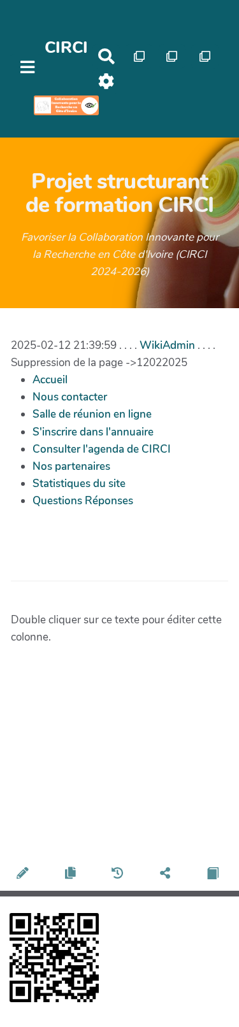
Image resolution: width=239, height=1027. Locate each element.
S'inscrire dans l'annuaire (93, 432)
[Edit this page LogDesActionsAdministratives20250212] (24, 875)
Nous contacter (70, 397)
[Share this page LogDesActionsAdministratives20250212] (167, 875)
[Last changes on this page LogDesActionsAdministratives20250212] (119, 875)
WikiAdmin (167, 345)
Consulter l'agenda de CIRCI (102, 449)
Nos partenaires (71, 466)
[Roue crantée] (106, 81)
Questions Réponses (83, 500)
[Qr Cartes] (139, 56)
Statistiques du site (79, 483)
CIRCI (66, 47)
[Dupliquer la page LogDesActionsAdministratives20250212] (72, 875)
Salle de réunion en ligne (92, 414)
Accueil (50, 379)
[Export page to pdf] (214, 875)
